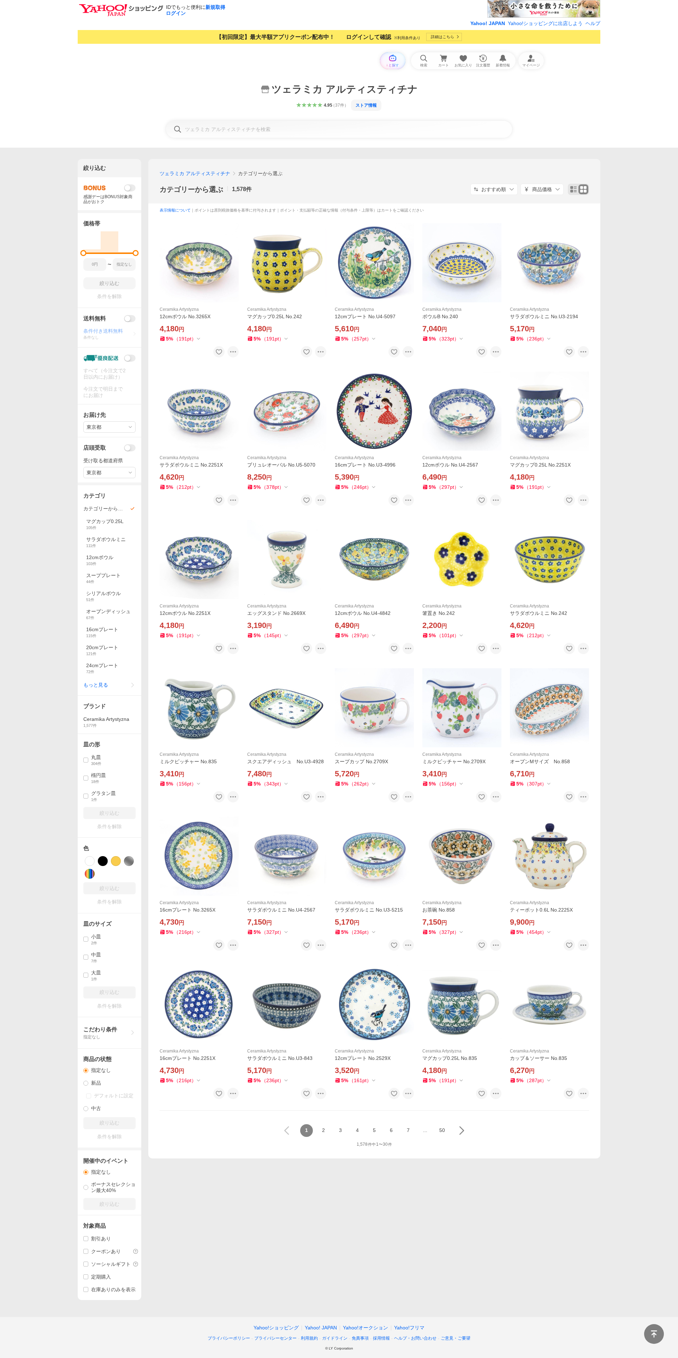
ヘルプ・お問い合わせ (415, 1338)
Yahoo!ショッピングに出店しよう (545, 23)
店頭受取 (94, 448)
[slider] (84, 253)
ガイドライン (334, 1338)
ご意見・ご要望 (455, 1338)
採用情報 (381, 1338)
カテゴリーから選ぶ (191, 189)
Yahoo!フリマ (409, 1327)
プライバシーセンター (275, 1338)
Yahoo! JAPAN (487, 23)
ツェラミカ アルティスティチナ (195, 173)
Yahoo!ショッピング (276, 1327)
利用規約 (309, 1338)
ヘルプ (592, 23)
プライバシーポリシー (229, 1338)
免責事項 (360, 1338)
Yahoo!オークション (365, 1327)
